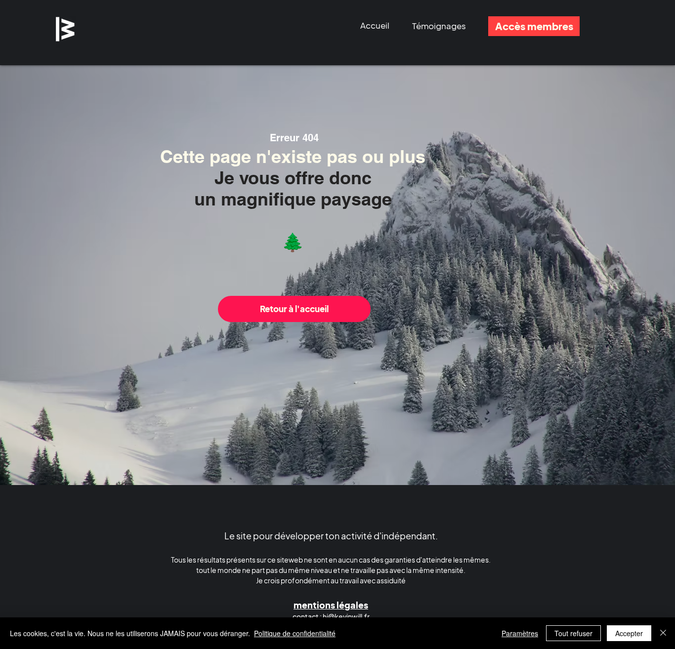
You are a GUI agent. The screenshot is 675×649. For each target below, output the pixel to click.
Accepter (629, 633)
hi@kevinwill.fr (346, 616)
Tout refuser (573, 633)
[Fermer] (663, 633)
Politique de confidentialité (295, 633)
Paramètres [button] (520, 633)
